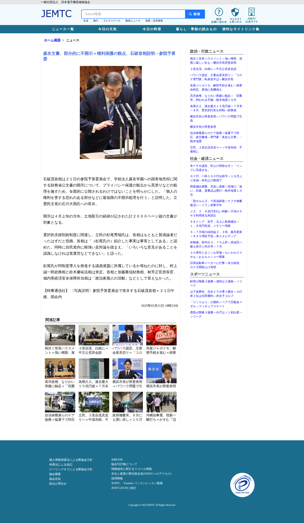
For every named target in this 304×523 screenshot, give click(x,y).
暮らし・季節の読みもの (196, 29)
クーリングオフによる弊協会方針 (71, 469)
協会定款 (55, 478)
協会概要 (55, 474)
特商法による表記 (60, 464)
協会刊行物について (124, 464)
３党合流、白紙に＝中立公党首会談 (213, 68)
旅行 (95, 20)
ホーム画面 (52, 40)
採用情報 (117, 478)
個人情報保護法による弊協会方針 (71, 459)
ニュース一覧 (63, 29)
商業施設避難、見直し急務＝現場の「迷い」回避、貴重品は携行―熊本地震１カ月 (216, 190)
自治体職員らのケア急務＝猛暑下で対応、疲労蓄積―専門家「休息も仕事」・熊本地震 (216, 137)
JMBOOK (117, 459)
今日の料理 (152, 29)
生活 (85, 20)
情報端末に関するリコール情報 (131, 468)
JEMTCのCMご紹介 (123, 488)
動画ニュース (133, 20)
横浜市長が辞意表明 (203, 126)
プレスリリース (112, 20)
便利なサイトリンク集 (241, 29)
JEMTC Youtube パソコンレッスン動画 (137, 483)
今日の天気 (107, 29)
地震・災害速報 (154, 20)
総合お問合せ (58, 483)
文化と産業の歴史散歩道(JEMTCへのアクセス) (141, 473)
